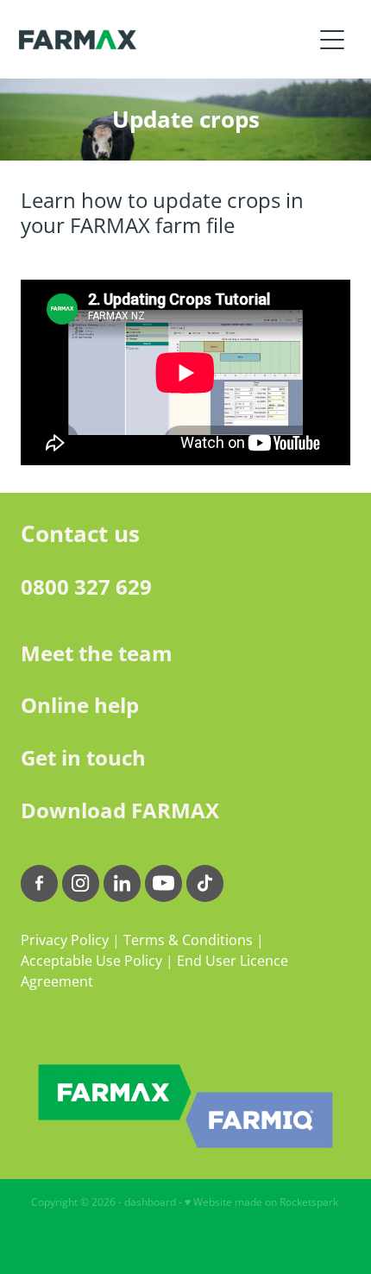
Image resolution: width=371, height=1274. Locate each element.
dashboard (150, 1202)
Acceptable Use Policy (91, 960)
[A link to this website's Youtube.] (163, 883)
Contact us (80, 533)
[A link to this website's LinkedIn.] (122, 883)
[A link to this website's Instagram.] (80, 883)
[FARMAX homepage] (165, 39)
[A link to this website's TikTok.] (204, 883)
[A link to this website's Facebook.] (39, 883)
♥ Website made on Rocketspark (261, 1202)
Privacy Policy (65, 939)
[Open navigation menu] (332, 39)
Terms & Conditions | (193, 939)
